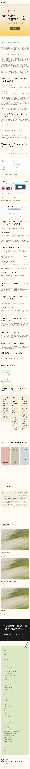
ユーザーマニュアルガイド (6, 372)
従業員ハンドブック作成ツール (7, 383)
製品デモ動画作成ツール (6, 376)
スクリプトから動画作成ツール (7, 386)
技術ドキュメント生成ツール (6, 370)
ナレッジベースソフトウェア (6, 374)
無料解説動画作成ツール (6, 381)
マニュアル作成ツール (5, 379)
